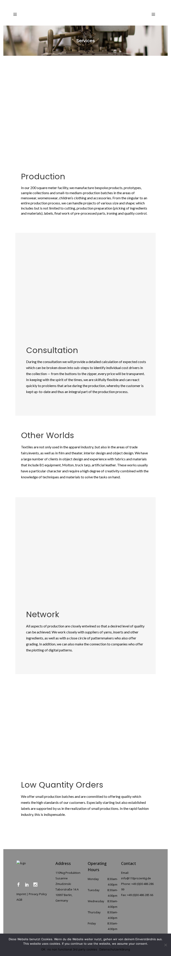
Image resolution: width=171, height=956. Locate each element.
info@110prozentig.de (136, 878)
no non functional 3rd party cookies (72, 949)
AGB (19, 900)
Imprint (21, 894)
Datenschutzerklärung (114, 949)
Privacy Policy (38, 894)
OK (43, 949)
